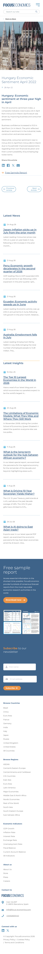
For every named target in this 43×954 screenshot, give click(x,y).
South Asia (8, 807)
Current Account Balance (14, 852)
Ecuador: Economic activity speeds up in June (20, 303)
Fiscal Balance (9, 848)
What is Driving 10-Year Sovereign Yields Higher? (19, 492)
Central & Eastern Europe (14, 768)
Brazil (5, 708)
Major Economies (11, 792)
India (5, 727)
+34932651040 (12, 916)
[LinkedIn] (3, 930)
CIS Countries (9, 776)
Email (6, 673)
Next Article (34, 189)
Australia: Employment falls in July (20, 336)
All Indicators (9, 856)
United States (9, 747)
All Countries (9, 751)
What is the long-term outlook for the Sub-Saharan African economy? (20, 455)
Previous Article (10, 189)
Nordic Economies (11, 799)
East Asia (7, 780)
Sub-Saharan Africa (11, 815)
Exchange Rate (10, 840)
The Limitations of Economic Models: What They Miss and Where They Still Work (21, 416)
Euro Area (7, 716)
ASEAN (6, 764)
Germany (7, 723)
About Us (7, 869)
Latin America (9, 788)
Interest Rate (9, 836)
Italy (5, 731)
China (5, 712)
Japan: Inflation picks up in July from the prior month (19, 231)
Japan (6, 735)
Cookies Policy (23, 940)
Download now (13, 600)
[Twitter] (7, 930)
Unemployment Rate (12, 844)
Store (5, 873)
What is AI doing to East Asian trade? (18, 528)
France (6, 720)
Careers (6, 881)
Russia (6, 739)
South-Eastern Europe (13, 811)
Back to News (10, 19)
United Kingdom (10, 743)
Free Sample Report (16, 172)
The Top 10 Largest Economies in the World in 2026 (19, 380)
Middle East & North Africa (14, 795)
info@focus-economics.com (18, 910)
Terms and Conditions (14, 943)
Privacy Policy (9, 940)
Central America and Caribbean (17, 772)
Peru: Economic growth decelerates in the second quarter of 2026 (19, 268)
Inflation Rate (9, 832)
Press (5, 877)
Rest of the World (11, 803)
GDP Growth (8, 829)
